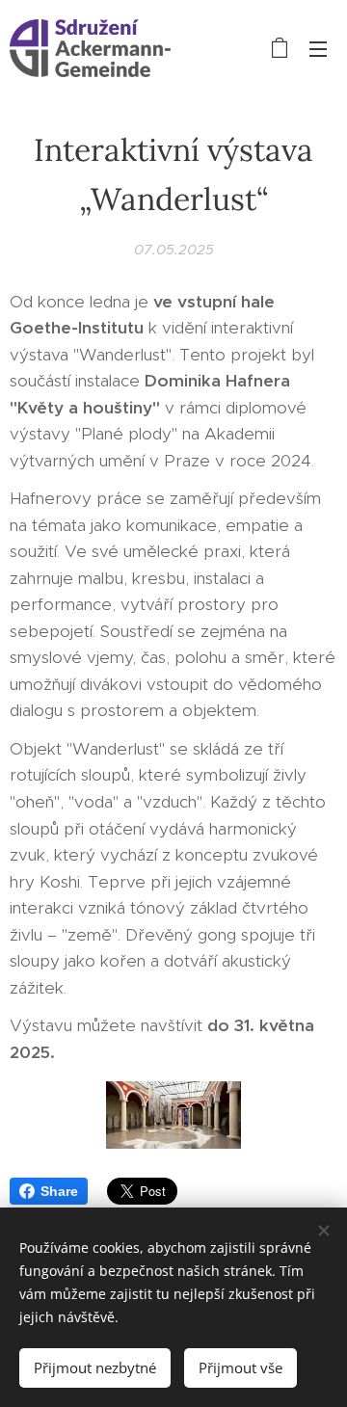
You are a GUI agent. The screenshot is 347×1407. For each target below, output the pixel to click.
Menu (318, 48)
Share (59, 1191)
